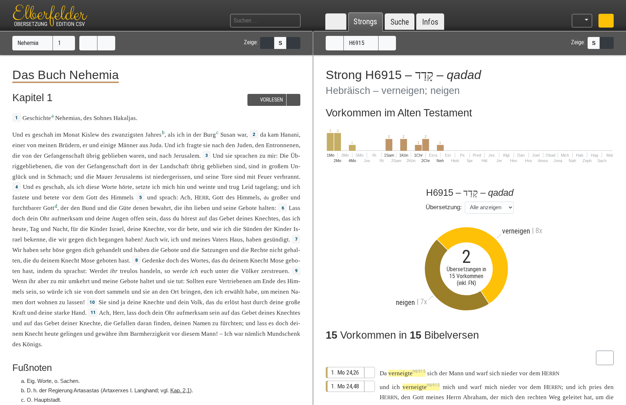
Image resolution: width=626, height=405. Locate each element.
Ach (185, 197)
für (74, 229)
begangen (111, 239)
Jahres (153, 134)
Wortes (200, 260)
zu (53, 281)
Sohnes (102, 118)
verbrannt (286, 176)
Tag (34, 229)
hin (181, 186)
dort (135, 166)
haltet (147, 281)
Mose (88, 260)
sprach (167, 197)
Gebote (247, 207)
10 (92, 302)
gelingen (71, 333)
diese (93, 186)
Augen (120, 218)
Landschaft (174, 166)
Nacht (60, 229)
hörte (125, 186)
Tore (227, 176)
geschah (42, 134)
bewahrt (160, 207)
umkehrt (79, 281)
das (286, 218)
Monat (71, 134)
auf (203, 218)
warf (482, 373)
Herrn (453, 397)
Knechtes (267, 218)
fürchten (231, 323)
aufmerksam (67, 218)
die (16, 155)
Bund (89, 207)
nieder (509, 373)
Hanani (289, 134)
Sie (103, 302)
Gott (91, 197)
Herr (118, 312)
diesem (190, 333)
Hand (78, 312)
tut (179, 281)
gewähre (106, 333)
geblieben (114, 155)
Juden (244, 145)
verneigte (407, 373)
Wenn (19, 281)
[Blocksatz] (267, 43)
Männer (128, 145)
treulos (129, 271)
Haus (236, 239)
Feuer (265, 176)
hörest (189, 218)
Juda (156, 145)
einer (18, 145)
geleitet (572, 397)
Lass (294, 207)
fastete (20, 197)
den (208, 291)
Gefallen (124, 323)
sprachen (246, 155)
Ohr (45, 218)
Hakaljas (124, 118)
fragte (194, 145)
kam (273, 134)
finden (162, 323)
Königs (31, 344)
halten (267, 207)
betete (51, 197)
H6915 (357, 42)
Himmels (122, 197)
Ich (228, 333)
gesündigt (276, 239)
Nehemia (28, 42)
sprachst (74, 271)
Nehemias (67, 118)
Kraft (19, 312)
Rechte (259, 250)
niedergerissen (172, 176)
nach (218, 145)
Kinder (99, 229)
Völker (250, 271)
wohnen (47, 302)
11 (93, 312)
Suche (400, 21)
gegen (76, 239)
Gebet (226, 218)
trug (234, 186)
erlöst (232, 302)
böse (58, 250)
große (292, 302)
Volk (197, 302)
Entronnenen (282, 145)
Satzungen (214, 250)
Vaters (220, 239)
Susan (227, 134)
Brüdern (69, 145)
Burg (209, 134)
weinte (207, 186)
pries (595, 387)
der (494, 397)
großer (279, 197)
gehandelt (108, 250)
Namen (202, 323)
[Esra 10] (88, 43)
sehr (45, 250)
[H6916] (387, 43)
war (241, 134)
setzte (142, 186)
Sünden (252, 229)
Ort (175, 291)
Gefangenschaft (64, 155)
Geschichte (36, 118)
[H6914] (334, 43)
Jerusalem (186, 155)
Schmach (59, 176)
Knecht (70, 260)
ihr (114, 271)
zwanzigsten (127, 134)
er (85, 145)
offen (137, 218)
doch (18, 218)
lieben (202, 207)
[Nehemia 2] (106, 43)
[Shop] (606, 21)
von (27, 155)
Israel (116, 229)
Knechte (153, 229)
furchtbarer (26, 207)
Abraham (475, 397)
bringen (191, 291)
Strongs (365, 21)
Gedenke (153, 260)
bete (192, 229)
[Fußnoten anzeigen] (293, 43)
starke (62, 312)
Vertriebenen (235, 281)
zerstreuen (274, 271)
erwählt (234, 291)
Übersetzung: (444, 207)
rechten (537, 397)
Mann (208, 333)
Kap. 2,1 (180, 390)
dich (91, 239)
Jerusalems (128, 176)
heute (19, 229)
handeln (150, 271)
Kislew (90, 134)
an (155, 291)
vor (66, 197)
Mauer (104, 176)
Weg (554, 397)
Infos (430, 21)
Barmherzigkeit (150, 333)
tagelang (266, 186)
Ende (268, 281)
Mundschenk (283, 333)
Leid (247, 186)
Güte (125, 207)
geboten (106, 260)
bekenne (35, 239)
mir (62, 281)
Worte (109, 186)
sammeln (118, 291)
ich (181, 134)
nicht (276, 250)
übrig (93, 155)
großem (278, 166)
